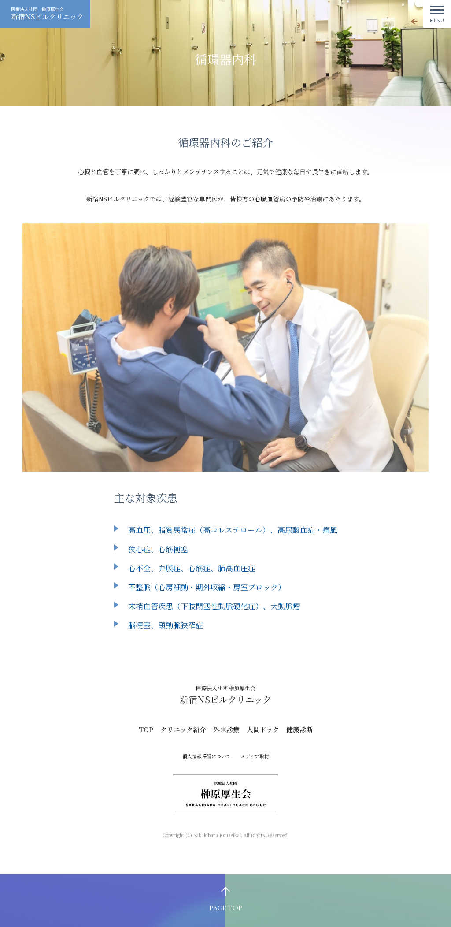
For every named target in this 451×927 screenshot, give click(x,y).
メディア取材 (254, 755)
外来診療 (226, 729)
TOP (146, 729)
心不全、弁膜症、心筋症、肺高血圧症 (191, 567)
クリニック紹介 (183, 729)
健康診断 (299, 729)
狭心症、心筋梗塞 (158, 549)
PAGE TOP (225, 908)
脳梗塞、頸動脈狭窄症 (165, 624)
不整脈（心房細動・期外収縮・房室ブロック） (206, 586)
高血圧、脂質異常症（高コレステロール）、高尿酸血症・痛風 (232, 529)
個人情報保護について (206, 755)
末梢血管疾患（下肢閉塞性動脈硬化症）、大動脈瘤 (214, 605)
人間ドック (263, 729)
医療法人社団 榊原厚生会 (47, 14)
